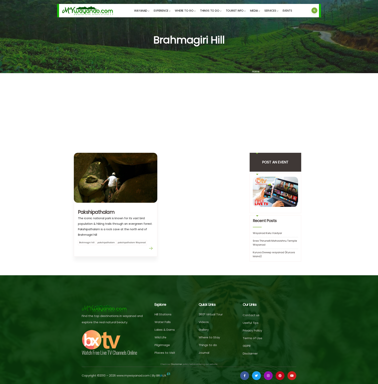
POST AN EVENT (275, 162)
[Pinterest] (280, 375)
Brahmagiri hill (86, 242)
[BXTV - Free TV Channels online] (101, 339)
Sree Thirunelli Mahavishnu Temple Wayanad (275, 243)
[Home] (88, 10)
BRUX (161, 375)
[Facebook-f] (244, 375)
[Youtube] (291, 375)
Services (270, 11)
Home (255, 71)
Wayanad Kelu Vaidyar (267, 233)
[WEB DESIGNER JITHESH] (168, 375)
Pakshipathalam (96, 212)
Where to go (184, 11)
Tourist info (235, 11)
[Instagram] (268, 375)
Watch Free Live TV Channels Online (109, 352)
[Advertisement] (189, 107)
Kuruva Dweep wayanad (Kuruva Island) (274, 254)
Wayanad (140, 11)
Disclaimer (176, 364)
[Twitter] (256, 375)
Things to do (209, 11)
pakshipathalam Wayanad (132, 242)
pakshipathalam (106, 242)
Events (287, 11)
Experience (161, 11)
